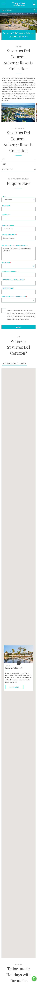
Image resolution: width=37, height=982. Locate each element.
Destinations (12, 13)
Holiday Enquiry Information (14, 245)
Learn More (14, 687)
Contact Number (9, 235)
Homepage (4, 13)
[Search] (35, 10)
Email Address (8, 225)
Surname (5, 215)
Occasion (6, 263)
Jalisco (26, 13)
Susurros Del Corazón (14, 363)
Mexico (20, 13)
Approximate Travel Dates (13, 280)
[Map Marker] (18, 663)
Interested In (7, 288)
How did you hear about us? (14, 297)
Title (4, 196)
